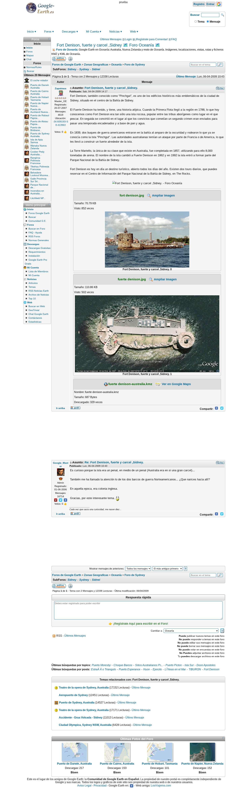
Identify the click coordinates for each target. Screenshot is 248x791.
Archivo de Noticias (39, 294)
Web (133, 31)
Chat (28, 59)
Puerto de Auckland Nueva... (40, 110)
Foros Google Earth (39, 213)
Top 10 (32, 298)
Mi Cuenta (92, 31)
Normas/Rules (34, 67)
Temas (32, 287)
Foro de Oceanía (66, 49)
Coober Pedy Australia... (37, 153)
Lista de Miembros (38, 271)
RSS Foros (34, 236)
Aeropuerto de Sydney (73, 695)
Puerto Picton (174, 665)
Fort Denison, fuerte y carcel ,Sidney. (111, 88)
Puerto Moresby (101, 665)
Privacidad (100, 785)
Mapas (30, 55)
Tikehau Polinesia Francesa (39, 168)
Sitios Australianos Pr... (149, 665)
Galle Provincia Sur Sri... (38, 180)
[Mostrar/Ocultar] (49, 39)
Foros (47, 31)
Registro (199, 4)
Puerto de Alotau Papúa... (39, 122)
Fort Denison (211, 669)
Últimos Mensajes (110, 39)
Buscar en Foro (37, 228)
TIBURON (195, 669)
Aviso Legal (84, 785)
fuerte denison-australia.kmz (130, 384)
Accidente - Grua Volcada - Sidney (80, 717)
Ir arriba (60, 408)
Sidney (71, 69)
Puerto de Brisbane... (36, 128)
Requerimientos (37, 252)
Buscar (195, 14)
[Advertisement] (138, 435)
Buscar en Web (37, 306)
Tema (200, 21)
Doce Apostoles (206, 665)
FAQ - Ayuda (35, 232)
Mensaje (214, 21)
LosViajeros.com (161, 785)
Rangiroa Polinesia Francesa (35, 160)
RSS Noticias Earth (39, 290)
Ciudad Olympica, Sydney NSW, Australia (85, 724)
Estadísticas (35, 321)
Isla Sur (189, 665)
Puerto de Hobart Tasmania (39, 98)
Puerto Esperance (129, 669)
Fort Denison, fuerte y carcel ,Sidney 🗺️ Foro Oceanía (105, 45)
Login (128, 39)
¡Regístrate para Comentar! (151, 39)
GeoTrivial (34, 310)
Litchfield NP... (37, 198)
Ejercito (157, 669)
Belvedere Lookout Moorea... (40, 174)
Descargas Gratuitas (39, 248)
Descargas (69, 31)
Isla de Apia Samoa (36, 141)
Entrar (210, 4)
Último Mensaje (141, 687)
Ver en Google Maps (176, 384)
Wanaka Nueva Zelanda (38, 147)
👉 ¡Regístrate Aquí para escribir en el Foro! (138, 623)
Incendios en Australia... (37, 192)
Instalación (34, 255)
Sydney (84, 69)
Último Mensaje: (186, 76)
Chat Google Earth (38, 314)
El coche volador (39, 80)
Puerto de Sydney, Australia (76, 702)
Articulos (33, 283)
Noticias (114, 31)
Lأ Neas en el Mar (175, 669)
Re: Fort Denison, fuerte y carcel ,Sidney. (114, 462)
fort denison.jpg (132, 195)
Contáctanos (35, 318)
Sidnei (96, 69)
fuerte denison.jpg (132, 279)
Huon (146, 669)
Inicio (30, 31)
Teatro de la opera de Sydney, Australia (84, 687)
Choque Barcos (123, 665)
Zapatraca (60, 88)
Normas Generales (39, 240)
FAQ (174, 39)
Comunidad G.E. (37, 221)
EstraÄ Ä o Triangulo (103, 669)
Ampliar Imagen (163, 195)
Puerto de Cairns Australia (39, 92)
